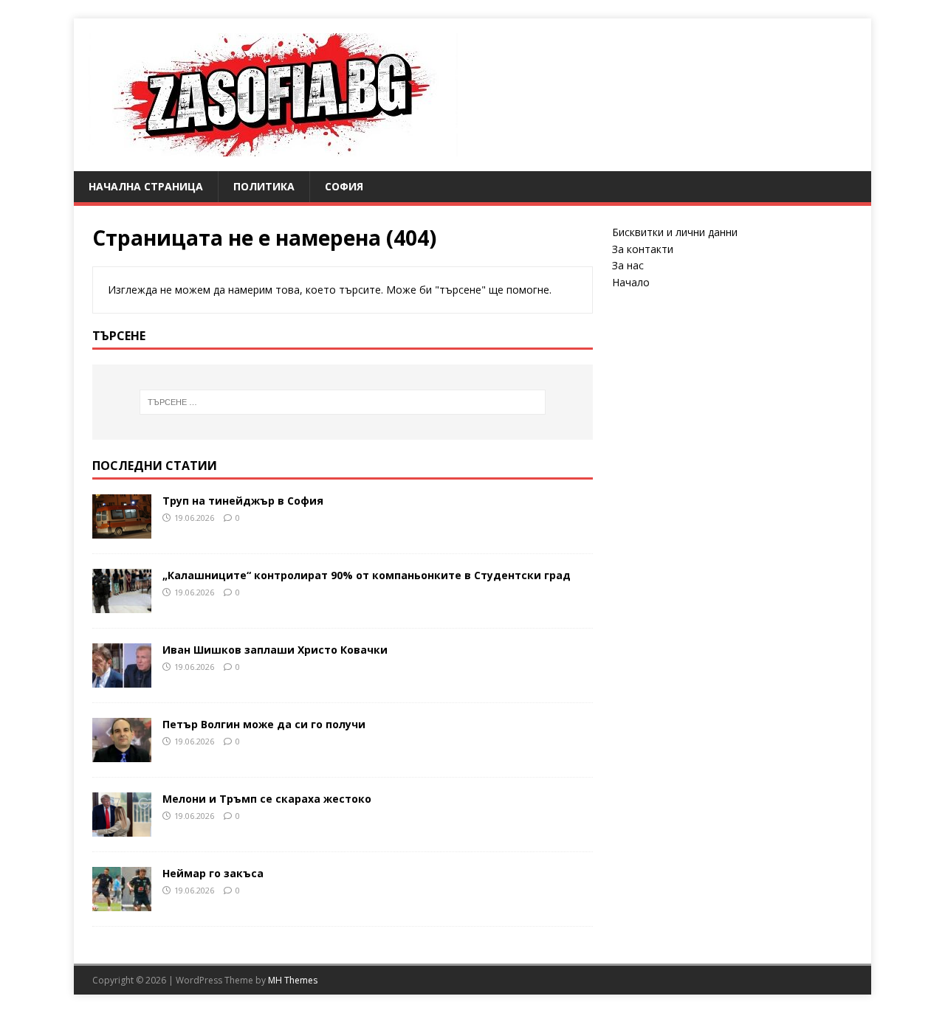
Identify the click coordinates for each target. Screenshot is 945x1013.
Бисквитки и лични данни (675, 232)
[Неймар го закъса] (121, 902)
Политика (264, 186)
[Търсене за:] (342, 402)
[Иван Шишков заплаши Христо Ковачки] (121, 678)
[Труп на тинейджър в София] (121, 529)
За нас (628, 265)
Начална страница (146, 186)
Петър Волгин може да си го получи (263, 724)
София (344, 186)
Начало (631, 282)
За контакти (642, 249)
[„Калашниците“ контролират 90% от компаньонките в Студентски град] (121, 604)
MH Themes (292, 980)
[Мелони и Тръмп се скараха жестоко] (121, 827)
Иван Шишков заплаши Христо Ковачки (275, 650)
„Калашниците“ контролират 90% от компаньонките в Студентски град (366, 575)
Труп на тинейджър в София (242, 501)
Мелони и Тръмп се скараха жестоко (266, 799)
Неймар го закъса (213, 873)
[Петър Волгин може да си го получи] (121, 753)
